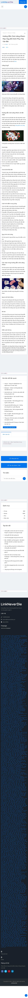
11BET (11, 896)
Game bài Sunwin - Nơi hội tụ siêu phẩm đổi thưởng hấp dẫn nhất (14, 393)
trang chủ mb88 (14, 773)
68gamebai (3, 755)
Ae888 (25, 766)
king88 (25, 829)
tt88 (12, 724)
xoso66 (18, 638)
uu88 (10, 673)
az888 (12, 776)
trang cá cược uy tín (21, 703)
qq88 (18, 753)
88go (5, 891)
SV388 (25, 861)
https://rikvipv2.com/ (12, 769)
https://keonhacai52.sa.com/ (5, 885)
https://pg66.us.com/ (12, 659)
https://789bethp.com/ (15, 721)
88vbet (15, 831)
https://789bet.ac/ (18, 841)
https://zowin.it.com (4, 756)
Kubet (20, 755)
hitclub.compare (22, 777)
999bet (2, 800)
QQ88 (2, 851)
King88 (10, 845)
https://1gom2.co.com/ (4, 712)
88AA (3, 804)
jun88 (8, 692)
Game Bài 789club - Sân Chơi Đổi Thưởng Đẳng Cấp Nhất (13, 397)
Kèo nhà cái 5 (21, 653)
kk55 (3, 814)
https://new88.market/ (4, 674)
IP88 (17, 887)
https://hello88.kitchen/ (17, 711)
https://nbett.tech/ (18, 870)
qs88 (7, 734)
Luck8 (25, 786)
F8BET (15, 843)
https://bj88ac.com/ (12, 767)
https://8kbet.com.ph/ (4, 795)
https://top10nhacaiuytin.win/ (19, 648)
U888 (9, 722)
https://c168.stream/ (15, 828)
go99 (23, 723)
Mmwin (19, 772)
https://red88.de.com (4, 813)
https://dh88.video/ (9, 737)
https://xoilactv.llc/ (14, 793)
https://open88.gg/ (4, 856)
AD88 (18, 799)
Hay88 (18, 730)
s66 (22, 790)
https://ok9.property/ (20, 688)
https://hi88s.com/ (7, 661)
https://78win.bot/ (18, 674)
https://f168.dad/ (21, 722)
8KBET (6, 751)
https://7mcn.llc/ (11, 688)
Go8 (5, 860)
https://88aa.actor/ (4, 672)
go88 (17, 639)
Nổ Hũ (8, 810)
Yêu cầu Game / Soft (15, 465)
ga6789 (21, 694)
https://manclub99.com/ (4, 667)
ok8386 (10, 759)
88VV (14, 750)
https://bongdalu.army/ (4, 702)
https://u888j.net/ (20, 720)
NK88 (4, 724)
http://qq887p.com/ (7, 851)
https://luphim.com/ (14, 670)
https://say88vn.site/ (17, 775)
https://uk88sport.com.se (12, 813)
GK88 (2, 828)
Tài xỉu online (20, 817)
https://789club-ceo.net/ (5, 709)
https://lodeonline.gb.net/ (20, 676)
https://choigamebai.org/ (6, 648)
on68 (20, 774)
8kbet (13, 652)
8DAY (2, 877)
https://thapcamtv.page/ (13, 883)
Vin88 (14, 765)
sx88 (22, 872)
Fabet (16, 877)
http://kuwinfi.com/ (8, 819)
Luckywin (2, 734)
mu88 (21, 724)
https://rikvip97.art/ (14, 651)
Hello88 (15, 790)
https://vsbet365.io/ (11, 806)
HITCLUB (21, 728)
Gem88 (24, 877)
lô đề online (9, 733)
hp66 (7, 859)
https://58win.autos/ (4, 745)
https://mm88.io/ (5, 649)
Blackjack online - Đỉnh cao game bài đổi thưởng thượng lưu (13, 410)
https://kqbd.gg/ (12, 799)
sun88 (17, 876)
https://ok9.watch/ (14, 706)
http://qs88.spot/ (3, 833)
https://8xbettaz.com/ (21, 747)
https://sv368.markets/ (21, 815)
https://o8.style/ (5, 695)
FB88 (24, 719)
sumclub (22, 727)
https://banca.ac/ (18, 680)
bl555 (16, 735)
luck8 (5, 725)
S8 (23, 808)
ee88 (11, 746)
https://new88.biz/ (4, 665)
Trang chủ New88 (19, 871)
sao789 (2, 694)
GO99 (21, 733)
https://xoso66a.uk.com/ (18, 830)
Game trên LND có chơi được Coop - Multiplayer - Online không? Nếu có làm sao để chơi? (14, 556)
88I (5, 714)
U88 (15, 796)
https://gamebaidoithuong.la (14, 726)
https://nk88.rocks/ (6, 895)
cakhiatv (23, 645)
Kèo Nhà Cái (17, 760)
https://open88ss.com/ (4, 881)
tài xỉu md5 (8, 887)
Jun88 (19, 659)
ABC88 (18, 790)
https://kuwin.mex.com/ (5, 842)
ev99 (19, 737)
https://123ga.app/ (15, 815)
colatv (16, 642)
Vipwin (4, 765)
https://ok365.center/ (17, 646)
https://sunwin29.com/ (4, 776)
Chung (14, 511)
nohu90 (15, 720)
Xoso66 (24, 641)
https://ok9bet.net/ (15, 906)
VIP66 (8, 641)
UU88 (26, 732)
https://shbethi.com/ (4, 685)
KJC (25, 648)
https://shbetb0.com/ (19, 685)
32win (11, 812)
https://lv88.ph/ (14, 842)
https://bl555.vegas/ (4, 884)
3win (9, 859)
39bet (7, 788)
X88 (16, 817)
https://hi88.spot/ (8, 855)
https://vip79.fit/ (16, 647)
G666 (2, 799)
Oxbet (4, 878)
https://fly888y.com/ (4, 772)
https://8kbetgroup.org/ (5, 848)
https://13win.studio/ (4, 808)
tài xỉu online (18, 668)
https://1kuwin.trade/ (14, 789)
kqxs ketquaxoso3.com (17, 637)
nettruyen (2, 635)
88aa (11, 851)
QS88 (8, 705)
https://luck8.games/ (18, 811)
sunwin (19, 636)
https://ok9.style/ (6, 816)
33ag (6, 807)
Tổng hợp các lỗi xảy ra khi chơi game (13, 569)
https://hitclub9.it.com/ (22, 752)
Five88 (21, 877)
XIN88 (12, 817)
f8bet (23, 682)
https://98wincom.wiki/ (4, 894)
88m (23, 851)
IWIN (10, 638)
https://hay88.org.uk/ (21, 792)
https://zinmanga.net (8, 635)
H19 (1, 791)
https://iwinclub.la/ (23, 635)
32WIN (23, 831)
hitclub (12, 639)
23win (13, 665)
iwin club (11, 690)
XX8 (13, 829)
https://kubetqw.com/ (11, 786)
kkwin (16, 819)
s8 (10, 774)
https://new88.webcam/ (18, 692)
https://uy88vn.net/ (23, 889)
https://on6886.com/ (4, 905)
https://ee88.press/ (4, 874)
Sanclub (12, 679)
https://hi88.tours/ (4, 792)
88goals (25, 653)
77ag (24, 798)
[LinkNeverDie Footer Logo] (11, 604)
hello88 (6, 815)
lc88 (3, 805)
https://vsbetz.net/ (4, 806)
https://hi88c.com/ (10, 898)
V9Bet (12, 876)
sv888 (2, 819)
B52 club (2, 671)
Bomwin (10, 667)
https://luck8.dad (16, 744)
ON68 (9, 760)
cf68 (1, 789)
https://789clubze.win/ (4, 670)
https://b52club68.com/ (4, 713)
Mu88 (6, 879)
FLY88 (11, 661)
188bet (7, 886)
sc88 (14, 680)
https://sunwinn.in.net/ (4, 744)
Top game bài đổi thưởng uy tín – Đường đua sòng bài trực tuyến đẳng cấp (13, 406)
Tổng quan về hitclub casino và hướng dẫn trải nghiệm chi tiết (14, 418)
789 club (18, 764)
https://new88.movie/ (20, 678)
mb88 (14, 724)
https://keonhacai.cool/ (4, 688)
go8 (22, 724)
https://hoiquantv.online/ (12, 691)
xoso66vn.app (14, 805)
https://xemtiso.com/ (4, 821)
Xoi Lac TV (4, 859)
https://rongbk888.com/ (12, 649)
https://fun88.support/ (17, 890)
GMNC (10, 678)
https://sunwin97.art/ (21, 651)
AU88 (9, 773)
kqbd (6, 666)
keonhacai (2, 749)
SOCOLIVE (9, 791)
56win (19, 887)
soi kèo (5, 646)
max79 (17, 813)
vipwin (16, 777)
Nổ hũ (25, 676)
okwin (2, 836)
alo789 (2, 895)
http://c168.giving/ (22, 748)
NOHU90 (2, 728)
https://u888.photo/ (6, 720)
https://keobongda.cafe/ (5, 673)
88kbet (22, 835)
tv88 (16, 797)
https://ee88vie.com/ (23, 636)
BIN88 (20, 647)
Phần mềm (14, 518)
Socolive (25, 814)
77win (26, 705)
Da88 (2, 878)
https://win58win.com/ (20, 859)
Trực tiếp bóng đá (24, 639)
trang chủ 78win (3, 888)
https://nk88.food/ (4, 831)
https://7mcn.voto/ (4, 705)
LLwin (23, 758)
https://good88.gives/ (19, 761)
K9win (15, 61)
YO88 (2, 879)
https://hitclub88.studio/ (19, 765)
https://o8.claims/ (3, 839)
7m (1, 648)
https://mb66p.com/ (24, 640)
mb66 (23, 693)
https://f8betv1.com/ (11, 861)
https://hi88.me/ (11, 689)
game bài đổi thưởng (23, 668)
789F (6, 799)
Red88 (19, 877)
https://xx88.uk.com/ (4, 779)
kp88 (10, 872)
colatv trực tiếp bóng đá (11, 642)
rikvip (10, 639)
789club (2, 668)
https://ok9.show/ (6, 747)
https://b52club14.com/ (14, 794)
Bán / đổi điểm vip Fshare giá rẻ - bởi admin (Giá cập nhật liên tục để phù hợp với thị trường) (14, 541)
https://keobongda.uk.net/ (15, 844)
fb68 (3, 891)
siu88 (23, 694)
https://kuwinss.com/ (13, 835)
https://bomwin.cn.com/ (12, 712)
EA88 (22, 760)
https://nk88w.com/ (23, 818)
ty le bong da (22, 726)
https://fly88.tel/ (6, 671)
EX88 (12, 803)
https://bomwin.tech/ (5, 651)
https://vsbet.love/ (11, 900)
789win (24, 725)
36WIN (8, 792)
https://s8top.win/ (17, 850)
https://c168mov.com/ (15, 722)
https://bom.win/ (3, 677)
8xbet (13, 752)
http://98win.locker (14, 874)
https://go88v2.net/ (6, 790)
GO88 (11, 662)
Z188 (14, 707)
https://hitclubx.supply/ (6, 726)
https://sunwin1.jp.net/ (22, 770)
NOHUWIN (25, 876)
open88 (24, 659)
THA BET (2, 863)
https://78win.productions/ (22, 828)
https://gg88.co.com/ (4, 664)
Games (14, 513)
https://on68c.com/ (9, 787)
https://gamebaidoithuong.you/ (17, 682)
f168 (10, 677)
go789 (6, 875)
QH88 (9, 835)
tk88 (15, 687)
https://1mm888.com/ (13, 882)
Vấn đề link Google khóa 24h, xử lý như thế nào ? (14, 566)
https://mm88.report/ (4, 760)
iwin (11, 669)
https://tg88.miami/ (13, 840)
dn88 (4, 753)
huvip (16, 818)
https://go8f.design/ (8, 753)
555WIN (16, 856)
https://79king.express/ (10, 646)
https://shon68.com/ (20, 885)
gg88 (22, 809)
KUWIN (20, 794)
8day (7, 694)
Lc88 (12, 732)
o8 (16, 688)
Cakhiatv (11, 837)
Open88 (18, 754)
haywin (12, 775)
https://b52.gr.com (10, 875)
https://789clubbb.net (16, 878)
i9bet (13, 669)
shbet (14, 728)
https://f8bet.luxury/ (18, 880)
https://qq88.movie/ (10, 889)
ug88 (14, 776)
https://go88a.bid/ (4, 768)
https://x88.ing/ (17, 732)
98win (16, 729)
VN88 (25, 811)
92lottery (23, 874)
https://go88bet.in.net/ (14, 772)
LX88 (6, 811)
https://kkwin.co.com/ (4, 763)
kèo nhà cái (2, 650)
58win (11, 857)
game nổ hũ (12, 720)
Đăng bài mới (14, 458)
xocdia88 (12, 744)
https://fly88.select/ (11, 687)
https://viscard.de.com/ (21, 802)
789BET (2, 683)
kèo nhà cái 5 (6, 800)
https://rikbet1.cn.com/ (14, 713)
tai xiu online (14, 734)
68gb (21, 723)
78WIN (9, 801)
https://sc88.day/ (22, 710)
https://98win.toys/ (16, 808)
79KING (18, 670)
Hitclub (5, 659)
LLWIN (5, 680)
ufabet (13, 635)
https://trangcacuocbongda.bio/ (6, 707)
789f (9, 763)
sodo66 (7, 767)
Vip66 (19, 640)
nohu (9, 776)
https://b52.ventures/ (4, 777)
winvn (23, 766)
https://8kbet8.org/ (4, 686)
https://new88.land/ (10, 798)
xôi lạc (5, 640)
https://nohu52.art (11, 764)
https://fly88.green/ (19, 689)
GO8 (19, 893)
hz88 (14, 774)
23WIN (2, 754)
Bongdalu (10, 703)
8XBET (9, 745)
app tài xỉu (2, 704)
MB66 (26, 641)
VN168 (9, 744)
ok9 (11, 648)
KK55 (18, 717)
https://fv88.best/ (22, 858)
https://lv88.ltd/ (3, 737)
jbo (14, 896)
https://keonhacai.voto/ (19, 663)
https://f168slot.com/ (4, 660)
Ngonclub (8, 677)
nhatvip (14, 777)
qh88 (21, 737)
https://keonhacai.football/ (5, 638)
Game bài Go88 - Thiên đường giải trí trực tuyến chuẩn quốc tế (13, 401)
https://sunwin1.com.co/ (22, 767)
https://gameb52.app (16, 749)
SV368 (19, 795)
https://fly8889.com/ (18, 695)
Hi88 (6, 889)
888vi (13, 857)
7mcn (13, 653)
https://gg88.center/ (11, 695)
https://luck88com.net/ (19, 855)
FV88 (2, 765)
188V (13, 852)
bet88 (6, 650)
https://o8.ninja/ (18, 687)
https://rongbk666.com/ (20, 649)
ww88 (11, 735)
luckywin (20, 759)
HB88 (6, 854)
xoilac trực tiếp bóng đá (10, 714)
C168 (24, 679)
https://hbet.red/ (19, 758)
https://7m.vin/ (3, 750)
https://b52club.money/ (11, 672)
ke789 (9, 725)
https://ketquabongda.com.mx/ (6, 732)
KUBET (11, 878)
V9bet (4, 666)
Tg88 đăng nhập (13, 748)
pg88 (19, 853)
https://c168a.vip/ (23, 887)
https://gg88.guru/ (4, 719)
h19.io (19, 804)
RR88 (13, 645)
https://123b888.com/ (4, 735)
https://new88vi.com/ (4, 900)
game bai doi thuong (21, 862)
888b (10, 815)
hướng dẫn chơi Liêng (20, 125)
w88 (5, 773)
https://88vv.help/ (12, 834)
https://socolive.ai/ (21, 797)
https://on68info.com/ (9, 796)
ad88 (17, 829)
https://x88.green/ (9, 728)
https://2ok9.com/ (10, 680)
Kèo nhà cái (13, 733)
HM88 (15, 754)
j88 (23, 761)
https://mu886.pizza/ (18, 786)
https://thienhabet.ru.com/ (5, 675)
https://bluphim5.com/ (4, 645)
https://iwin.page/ (16, 708)
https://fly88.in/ (5, 794)
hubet (9, 746)
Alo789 (2, 640)
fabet (12, 704)
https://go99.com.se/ (19, 810)
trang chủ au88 (20, 773)
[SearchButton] (25, 6)
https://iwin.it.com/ (18, 768)
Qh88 (18, 748)
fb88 (5, 704)
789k (6, 736)
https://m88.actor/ (22, 763)
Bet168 (10, 665)
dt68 (13, 662)
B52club (4, 693)
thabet (12, 694)
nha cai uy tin (5, 653)
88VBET (5, 857)
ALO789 (5, 683)
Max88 (16, 672)
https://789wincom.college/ (11, 897)
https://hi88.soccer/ (6, 902)
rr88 (1, 695)
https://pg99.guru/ (19, 873)
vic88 (11, 800)
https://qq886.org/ (18, 898)
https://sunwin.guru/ (21, 707)
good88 (2, 899)
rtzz (9, 847)
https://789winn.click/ (18, 834)
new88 (4, 787)
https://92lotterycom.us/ (23, 717)
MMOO (13, 754)
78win (2, 637)
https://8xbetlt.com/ (21, 713)
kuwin (16, 730)
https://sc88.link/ (13, 759)
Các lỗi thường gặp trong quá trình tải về (13, 537)
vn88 (12, 750)
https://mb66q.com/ (19, 641)
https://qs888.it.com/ (6, 830)
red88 (9, 800)
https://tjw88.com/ (16, 903)
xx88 (23, 643)
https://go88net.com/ (19, 712)
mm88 (18, 891)
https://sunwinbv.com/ (16, 888)
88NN (8, 809)
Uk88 (6, 878)
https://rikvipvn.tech (11, 880)
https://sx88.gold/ (15, 737)
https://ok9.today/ (10, 862)
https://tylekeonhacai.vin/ (5, 701)
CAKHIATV (6, 791)
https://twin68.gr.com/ (14, 795)
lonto (7, 44)
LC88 (2, 733)
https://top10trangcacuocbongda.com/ (14, 683)
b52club (2, 669)
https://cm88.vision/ (16, 673)
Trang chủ (4, 32)
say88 (13, 762)
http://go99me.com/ (4, 797)
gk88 (6, 733)
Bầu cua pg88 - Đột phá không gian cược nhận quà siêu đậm (13, 414)
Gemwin (10, 709)
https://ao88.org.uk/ (22, 892)
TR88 (16, 820)
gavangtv (20, 645)
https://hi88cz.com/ (18, 895)
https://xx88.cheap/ (4, 882)
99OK (3, 860)
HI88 (23, 863)
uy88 (15, 715)
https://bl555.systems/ (17, 716)
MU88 (24, 686)
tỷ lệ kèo (13, 895)
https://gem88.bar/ (11, 647)
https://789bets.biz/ (19, 718)
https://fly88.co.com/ (4, 722)
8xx (1, 649)
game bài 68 (3, 875)
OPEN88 (2, 661)
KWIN (16, 821)
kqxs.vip (7, 757)
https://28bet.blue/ (12, 674)
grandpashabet (19, 779)
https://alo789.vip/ (11, 871)
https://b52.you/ (22, 708)
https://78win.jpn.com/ (21, 837)
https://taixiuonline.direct (18, 787)
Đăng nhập (23, 2)
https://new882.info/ (17, 798)
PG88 (8, 665)
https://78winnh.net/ (12, 641)
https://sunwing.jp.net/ (4, 752)
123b (26, 724)
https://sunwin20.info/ (6, 812)
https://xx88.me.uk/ (4, 647)
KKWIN (20, 831)
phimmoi (23, 842)
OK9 (13, 681)
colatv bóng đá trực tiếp (7, 643)
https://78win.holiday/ (12, 839)
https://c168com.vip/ (23, 833)
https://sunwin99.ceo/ (21, 662)
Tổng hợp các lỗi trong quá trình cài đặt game (13, 561)
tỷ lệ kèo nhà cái (14, 703)
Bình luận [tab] (6, 434)
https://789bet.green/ (4, 896)
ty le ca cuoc (10, 653)
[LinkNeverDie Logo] (7, 2)
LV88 (18, 831)
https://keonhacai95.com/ (16, 667)
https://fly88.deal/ (20, 706)
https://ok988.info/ (4, 692)
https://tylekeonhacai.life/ (19, 664)
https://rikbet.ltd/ (21, 650)
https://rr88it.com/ (17, 669)
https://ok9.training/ (6, 828)
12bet (22, 890)
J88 (1, 794)
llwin (19, 813)
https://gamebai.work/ (4, 681)
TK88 (12, 778)
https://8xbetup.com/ (20, 882)
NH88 (2, 862)
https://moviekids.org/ (4, 727)
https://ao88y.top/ (4, 870)
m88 (26, 789)
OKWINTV (14, 800)
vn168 (15, 746)
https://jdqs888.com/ (20, 899)
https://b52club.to (17, 723)
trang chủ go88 (8, 778)
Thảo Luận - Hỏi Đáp (11, 32)
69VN (17, 852)
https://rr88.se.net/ (17, 652)
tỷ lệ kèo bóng (20, 876)
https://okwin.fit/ (16, 889)
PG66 (17, 759)
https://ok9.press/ (10, 710)
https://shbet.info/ (14, 705)
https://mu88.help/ (24, 675)
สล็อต (9, 670)
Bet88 (14, 661)
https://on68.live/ (23, 813)
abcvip (6, 849)
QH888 (20, 796)
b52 (21, 643)
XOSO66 (24, 790)
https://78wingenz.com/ (9, 718)
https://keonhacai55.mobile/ (21, 709)
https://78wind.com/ (4, 687)
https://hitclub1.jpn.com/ (11, 768)
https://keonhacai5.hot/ (4, 770)
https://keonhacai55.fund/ (5, 731)
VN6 (17, 840)
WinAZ (2, 832)
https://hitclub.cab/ (10, 708)
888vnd (16, 857)
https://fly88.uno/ (22, 661)
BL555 (13, 753)
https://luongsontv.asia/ (4, 883)
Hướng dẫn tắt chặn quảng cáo (11, 535)
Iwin (21, 665)
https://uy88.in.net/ (4, 758)
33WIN (5, 728)
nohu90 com (17, 854)
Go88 (23, 647)
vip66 (17, 640)
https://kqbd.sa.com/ (22, 884)
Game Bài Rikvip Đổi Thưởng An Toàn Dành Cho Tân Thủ (14, 423)
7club (10, 876)
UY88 (23, 754)
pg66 (1, 815)
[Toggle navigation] (2, 6)
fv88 (7, 857)
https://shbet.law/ (10, 685)
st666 (5, 801)
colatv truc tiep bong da (21, 642)
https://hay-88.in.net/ (19, 750)
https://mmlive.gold (18, 725)
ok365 (26, 798)
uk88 (9, 704)
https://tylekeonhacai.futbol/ (15, 643)
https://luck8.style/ (20, 807)
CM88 (21, 671)
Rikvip (2, 693)
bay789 (4, 890)
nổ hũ (13, 664)
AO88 (17, 707)
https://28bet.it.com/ (11, 841)
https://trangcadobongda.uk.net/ (8, 723)
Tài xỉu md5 (7, 844)
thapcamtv (2, 644)
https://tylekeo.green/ (8, 682)
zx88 (9, 857)
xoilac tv (2, 636)
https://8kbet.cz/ (24, 847)
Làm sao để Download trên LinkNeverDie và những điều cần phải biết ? (14, 547)
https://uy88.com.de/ (21, 757)
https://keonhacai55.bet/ (5, 639)
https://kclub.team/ (4, 652)
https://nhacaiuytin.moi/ (12, 702)
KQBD (10, 849)
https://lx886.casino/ (10, 833)
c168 (10, 722)
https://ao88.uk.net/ (16, 778)
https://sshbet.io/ (19, 684)
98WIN (24, 801)
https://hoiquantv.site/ (4, 691)
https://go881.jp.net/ (12, 676)
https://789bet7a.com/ (17, 766)
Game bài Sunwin (13, 891)
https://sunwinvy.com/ (11, 858)
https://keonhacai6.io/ (19, 896)
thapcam (3, 775)
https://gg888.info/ (20, 849)
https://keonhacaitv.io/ (4, 759)
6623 (18, 879)
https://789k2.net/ (20, 821)
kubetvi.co (2, 751)
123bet (26, 777)
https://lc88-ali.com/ (4, 766)
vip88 (15, 876)
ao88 (18, 694)
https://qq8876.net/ (4, 729)
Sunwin (23, 745)
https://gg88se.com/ (11, 779)
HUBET (8, 805)
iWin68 (9, 772)
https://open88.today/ (18, 660)
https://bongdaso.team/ (13, 701)
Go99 (26, 747)
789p (1, 817)
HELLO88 (13, 901)
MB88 (19, 897)
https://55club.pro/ (6, 754)
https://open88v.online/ (14, 736)
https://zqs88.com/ (15, 838)
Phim (14, 515)
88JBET (8, 840)
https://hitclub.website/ (14, 650)
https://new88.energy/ (14, 802)
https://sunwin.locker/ (10, 644)
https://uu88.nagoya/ (8, 755)
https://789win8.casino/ (11, 729)
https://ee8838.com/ (19, 734)
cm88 (15, 678)
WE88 (15, 752)
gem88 (9, 664)
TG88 (4, 811)
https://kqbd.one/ (19, 702)
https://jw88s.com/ (8, 817)
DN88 (23, 744)
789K (18, 846)
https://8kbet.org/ (13, 666)
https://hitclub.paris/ (15, 892)
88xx (1, 724)
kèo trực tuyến (22, 735)
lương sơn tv (9, 751)
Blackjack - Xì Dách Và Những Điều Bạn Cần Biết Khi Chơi (13, 388)
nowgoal (25, 647)
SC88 (4, 706)
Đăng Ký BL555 (12, 856)
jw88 (20, 872)
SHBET (8, 652)
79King (2, 680)
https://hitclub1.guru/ (20, 776)
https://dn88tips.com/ (6, 836)
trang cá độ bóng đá (22, 900)
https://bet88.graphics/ (17, 679)
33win (12, 677)
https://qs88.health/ (4, 802)
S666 (15, 776)
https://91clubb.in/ (8, 748)
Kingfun (14, 760)
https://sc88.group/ (7, 662)
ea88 (16, 872)
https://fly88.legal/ (4, 730)
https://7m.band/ (20, 701)
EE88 (24, 689)
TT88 (24, 810)
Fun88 (5, 636)
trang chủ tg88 (5, 774)
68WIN (24, 760)
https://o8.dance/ (21, 838)
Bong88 (11, 671)
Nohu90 (13, 678)
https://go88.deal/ (4, 663)
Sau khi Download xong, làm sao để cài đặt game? (14, 551)
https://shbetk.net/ (4, 717)
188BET (4, 711)
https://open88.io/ (23, 845)
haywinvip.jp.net (18, 771)
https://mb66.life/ (4, 642)
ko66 (16, 792)
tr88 (18, 777)
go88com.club (13, 771)
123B (24, 800)
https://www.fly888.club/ (14, 675)
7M (14, 853)
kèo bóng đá (13, 855)
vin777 (8, 876)
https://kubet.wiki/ (24, 906)
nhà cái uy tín (6, 637)
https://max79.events (4, 880)
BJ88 (19, 829)
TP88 (23, 840)
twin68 (25, 753)
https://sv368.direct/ (14, 636)
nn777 (16, 661)
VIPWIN (21, 808)
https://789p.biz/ (10, 808)
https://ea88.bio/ (6, 716)
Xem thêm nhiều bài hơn (9, 427)
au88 (25, 723)
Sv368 (26, 660)
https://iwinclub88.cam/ (6, 818)
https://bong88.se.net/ (4, 703)
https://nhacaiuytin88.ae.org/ (13, 788)
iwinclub (4, 678)
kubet (7, 636)
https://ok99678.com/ (21, 705)
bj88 (15, 688)
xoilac (6, 644)
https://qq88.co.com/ (18, 904)
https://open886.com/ (11, 660)
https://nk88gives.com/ (4, 871)
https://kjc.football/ (23, 670)
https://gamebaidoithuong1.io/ (13, 770)
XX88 (15, 644)
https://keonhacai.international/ (6, 715)
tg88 (10, 721)
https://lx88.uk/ (21, 854)
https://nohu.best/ (13, 810)
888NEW (21, 730)
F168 (20, 681)
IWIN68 (12, 715)
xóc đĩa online (10, 821)
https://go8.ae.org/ (4, 810)
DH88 (22, 903)
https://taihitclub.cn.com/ (12, 684)
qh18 (17, 816)
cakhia (25, 715)
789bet (2, 716)
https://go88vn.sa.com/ (4, 684)
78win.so (2, 689)
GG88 (24, 663)
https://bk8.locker (7, 863)
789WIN (18, 848)
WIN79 (4, 879)
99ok (25, 875)
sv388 (9, 636)
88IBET (22, 732)
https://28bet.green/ (16, 814)
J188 (19, 756)
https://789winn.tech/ (14, 836)
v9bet (7, 640)
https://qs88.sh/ (22, 844)
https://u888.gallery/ (12, 757)
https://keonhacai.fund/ (12, 640)
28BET (22, 820)
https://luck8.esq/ (12, 811)
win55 (2, 790)
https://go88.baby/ (4, 708)
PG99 (8, 659)
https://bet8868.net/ (20, 860)
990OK (11, 881)
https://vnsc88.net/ (4, 721)
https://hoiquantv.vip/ (18, 690)
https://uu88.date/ (4, 798)
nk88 (23, 756)
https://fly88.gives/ (20, 691)
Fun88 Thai (21, 793)
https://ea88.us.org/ (4, 803)
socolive (20, 639)
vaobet (2, 662)
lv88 (1, 805)
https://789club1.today (23, 751)
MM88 (19, 644)
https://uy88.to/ (19, 805)
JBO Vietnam (3, 855)
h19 (26, 661)
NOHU (22, 794)
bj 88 (17, 756)
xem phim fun (15, 671)
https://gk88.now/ (20, 894)
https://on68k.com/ (13, 905)
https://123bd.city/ (10, 904)
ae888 (18, 671)
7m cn (17, 875)
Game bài (18, 686)
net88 (2, 678)
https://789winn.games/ (9, 850)
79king (22, 681)
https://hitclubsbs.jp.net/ (11, 663)
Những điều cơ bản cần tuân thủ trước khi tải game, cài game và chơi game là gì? (13, 531)
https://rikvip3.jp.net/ (18, 769)
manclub (7, 678)
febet (8, 849)
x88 (22, 695)
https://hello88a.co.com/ (8, 749)
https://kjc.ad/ (3, 820)
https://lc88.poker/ (12, 873)
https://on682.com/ (8, 789)
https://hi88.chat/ (3, 710)
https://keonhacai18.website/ (5, 690)
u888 (2, 720)
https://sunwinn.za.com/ (4, 676)
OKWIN (8, 892)
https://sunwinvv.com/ (12, 756)
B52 (11, 664)
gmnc (16, 719)
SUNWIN (12, 727)
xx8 (15, 829)
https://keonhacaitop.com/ (20, 666)
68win (11, 745)
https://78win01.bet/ (13, 717)
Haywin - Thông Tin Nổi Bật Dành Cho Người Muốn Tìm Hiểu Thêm (13, 384)
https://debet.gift (8, 901)
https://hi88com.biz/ (8, 762)
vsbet (7, 704)
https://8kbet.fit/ (11, 848)
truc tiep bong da (17, 635)
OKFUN (5, 840)
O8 (13, 730)
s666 (9, 829)
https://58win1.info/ (12, 797)
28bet (17, 762)
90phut (8, 717)
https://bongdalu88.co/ (17, 677)
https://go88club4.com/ (4, 679)
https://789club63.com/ (4, 769)
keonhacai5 (17, 884)
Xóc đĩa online (17, 653)
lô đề (25, 703)
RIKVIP (21, 800)
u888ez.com (5, 761)
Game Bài (7, 750)
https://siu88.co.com (4, 809)
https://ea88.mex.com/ (11, 758)
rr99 (9, 891)
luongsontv (10, 645)
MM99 (23, 805)
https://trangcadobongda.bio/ (12, 686)
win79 (2, 666)
